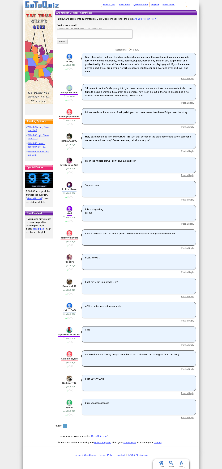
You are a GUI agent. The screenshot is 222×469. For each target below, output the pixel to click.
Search (171, 466)
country (158, 442)
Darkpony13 (69, 383)
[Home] (42, 5)
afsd (69, 213)
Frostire (69, 261)
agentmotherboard (69, 334)
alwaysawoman (69, 92)
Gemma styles (69, 358)
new (136, 49)
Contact (121, 455)
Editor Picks (168, 4)
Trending (181, 466)
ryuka (69, 407)
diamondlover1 (69, 237)
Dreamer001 (69, 286)
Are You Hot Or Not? (144, 18)
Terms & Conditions (85, 455)
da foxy (69, 61)
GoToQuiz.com (99, 436)
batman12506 (69, 140)
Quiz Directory (141, 4)
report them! (39, 229)
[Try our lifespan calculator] (39, 180)
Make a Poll (124, 4)
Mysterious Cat (69, 165)
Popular (155, 4)
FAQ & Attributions (138, 455)
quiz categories (102, 442)
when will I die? (34, 198)
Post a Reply (187, 78)
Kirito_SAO (69, 310)
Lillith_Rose (69, 189)
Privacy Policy (106, 455)
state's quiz (129, 442)
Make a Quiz (109, 4)
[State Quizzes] (39, 57)
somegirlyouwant (69, 116)
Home (161, 466)
